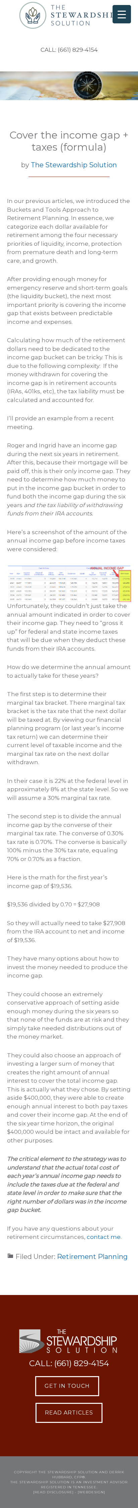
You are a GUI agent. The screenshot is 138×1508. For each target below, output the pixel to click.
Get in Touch (67, 1386)
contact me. (104, 1237)
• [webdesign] (90, 1492)
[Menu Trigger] (122, 14)
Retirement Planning (92, 1257)
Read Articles (69, 1413)
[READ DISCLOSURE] (53, 1492)
